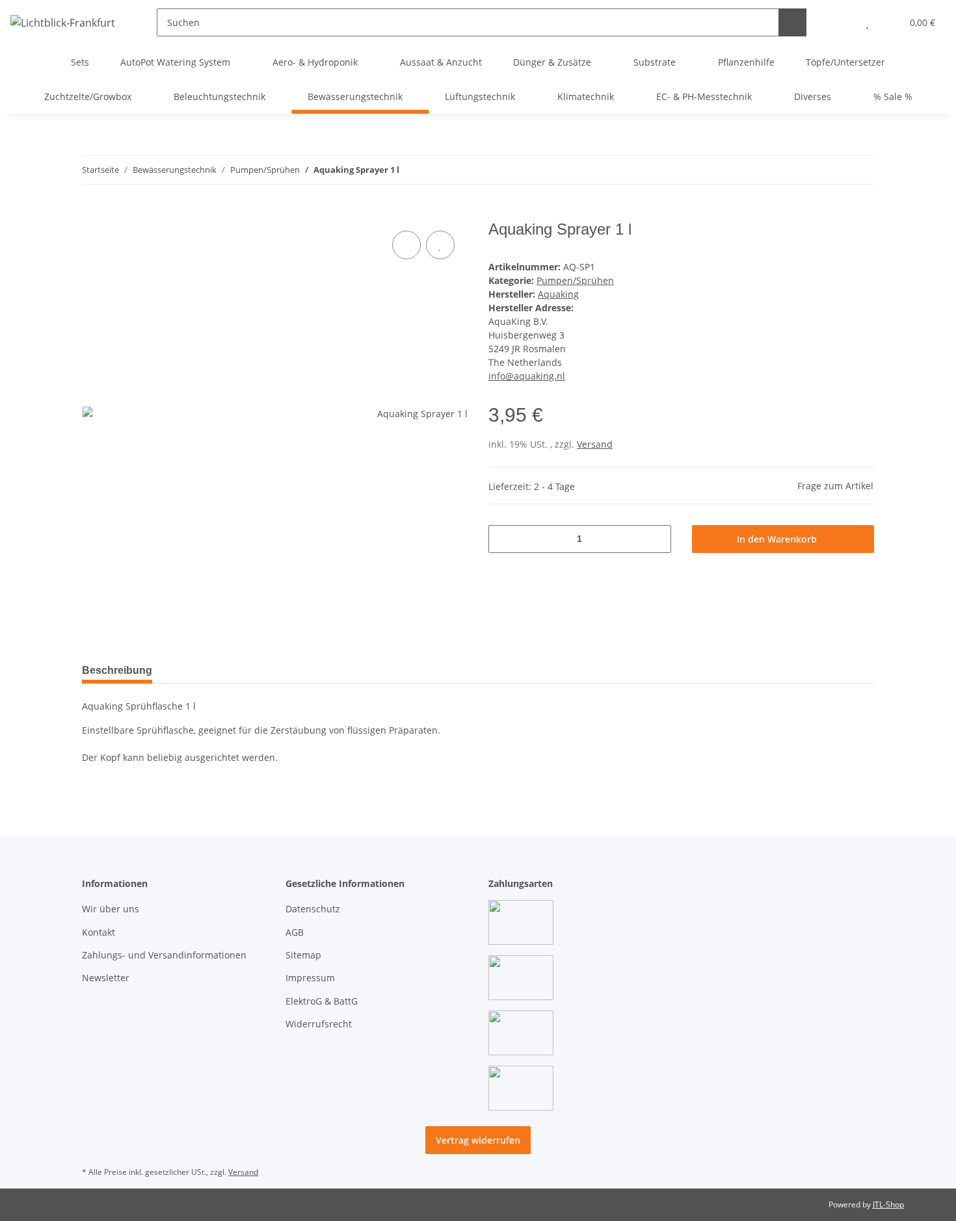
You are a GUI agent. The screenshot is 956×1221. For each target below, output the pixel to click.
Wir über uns (110, 909)
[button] (841, 22)
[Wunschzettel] (867, 22)
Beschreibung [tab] (117, 670)
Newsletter (105, 977)
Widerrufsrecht (318, 1024)
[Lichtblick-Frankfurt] (62, 22)
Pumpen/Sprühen (575, 280)
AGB (294, 932)
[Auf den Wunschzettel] (440, 245)
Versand (595, 444)
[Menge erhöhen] (657, 539)
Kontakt (98, 932)
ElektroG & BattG (321, 1001)
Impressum (310, 977)
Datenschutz (312, 909)
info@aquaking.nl (526, 376)
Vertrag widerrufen (478, 1140)
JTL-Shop (888, 1204)
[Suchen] (792, 22)
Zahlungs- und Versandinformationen (164, 955)
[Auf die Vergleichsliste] (406, 245)
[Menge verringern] (503, 539)
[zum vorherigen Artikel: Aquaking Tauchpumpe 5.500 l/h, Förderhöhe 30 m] (860, 170)
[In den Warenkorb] (92, 213)
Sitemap (303, 955)
